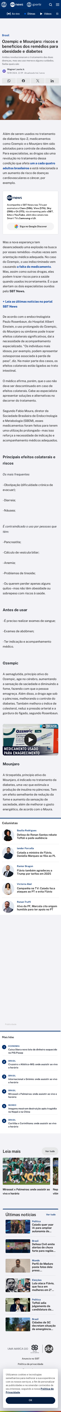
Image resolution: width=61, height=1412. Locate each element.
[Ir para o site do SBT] (49, 1349)
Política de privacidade (30, 1364)
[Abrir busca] (50, 4)
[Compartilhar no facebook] (23, 81)
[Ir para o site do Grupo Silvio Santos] (25, 1349)
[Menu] (57, 4)
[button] (26, 1180)
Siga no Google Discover (33, 226)
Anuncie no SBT (30, 1358)
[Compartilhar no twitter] (38, 81)
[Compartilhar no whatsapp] (9, 81)
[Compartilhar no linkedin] (52, 81)
